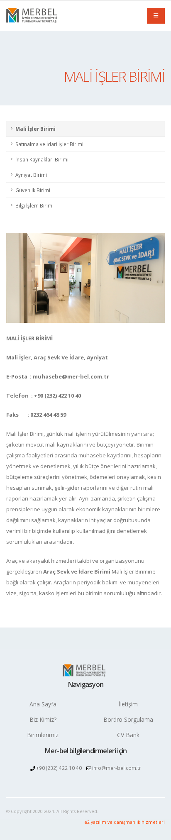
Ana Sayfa (42, 704)
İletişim (128, 704)
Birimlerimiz (43, 735)
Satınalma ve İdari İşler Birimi (49, 144)
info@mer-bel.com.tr (116, 767)
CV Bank (128, 735)
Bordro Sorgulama (128, 719)
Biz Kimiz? (42, 719)
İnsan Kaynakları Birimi (41, 159)
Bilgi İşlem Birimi (34, 205)
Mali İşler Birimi (35, 128)
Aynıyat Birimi (31, 174)
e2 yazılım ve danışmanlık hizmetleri (124, 822)
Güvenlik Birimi (32, 190)
